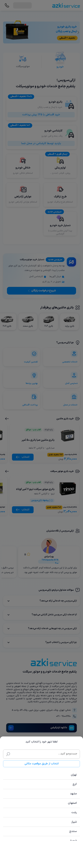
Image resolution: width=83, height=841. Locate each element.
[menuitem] (41, 775)
